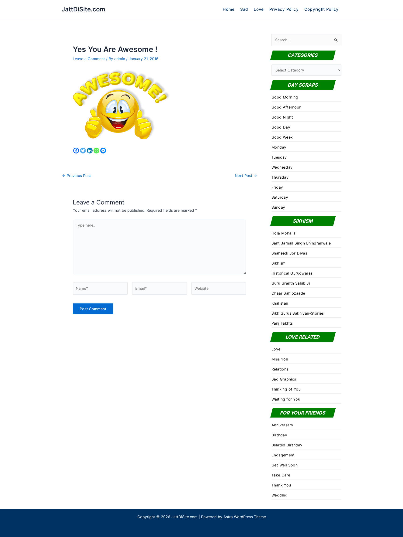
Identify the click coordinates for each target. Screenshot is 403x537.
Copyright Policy (321, 9)
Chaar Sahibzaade (288, 293)
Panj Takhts (282, 323)
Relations (279, 369)
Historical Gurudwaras (292, 273)
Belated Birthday (286, 445)
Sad (244, 9)
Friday (277, 187)
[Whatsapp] (96, 150)
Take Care (280, 475)
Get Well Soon (284, 465)
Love (259, 9)
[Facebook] (76, 150)
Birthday (279, 435)
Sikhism (278, 263)
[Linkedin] (90, 150)
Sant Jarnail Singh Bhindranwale (301, 243)
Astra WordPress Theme (244, 516)
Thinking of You (286, 389)
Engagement (283, 455)
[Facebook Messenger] (103, 150)
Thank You (281, 485)
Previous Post (76, 175)
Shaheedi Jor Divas (289, 253)
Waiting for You (285, 399)
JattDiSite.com (83, 9)
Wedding (279, 495)
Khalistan (279, 303)
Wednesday (282, 167)
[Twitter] (83, 150)
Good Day (280, 127)
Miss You (279, 359)
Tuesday (279, 157)
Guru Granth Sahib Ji (290, 283)
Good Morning (284, 97)
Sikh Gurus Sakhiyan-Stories (297, 313)
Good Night (282, 117)
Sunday (278, 207)
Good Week (282, 137)
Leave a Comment (89, 58)
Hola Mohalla (283, 233)
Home (229, 9)
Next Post (246, 175)
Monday (278, 147)
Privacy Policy (284, 9)
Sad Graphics (283, 379)
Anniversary (282, 425)
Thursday (279, 177)
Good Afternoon (286, 107)
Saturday (279, 197)
